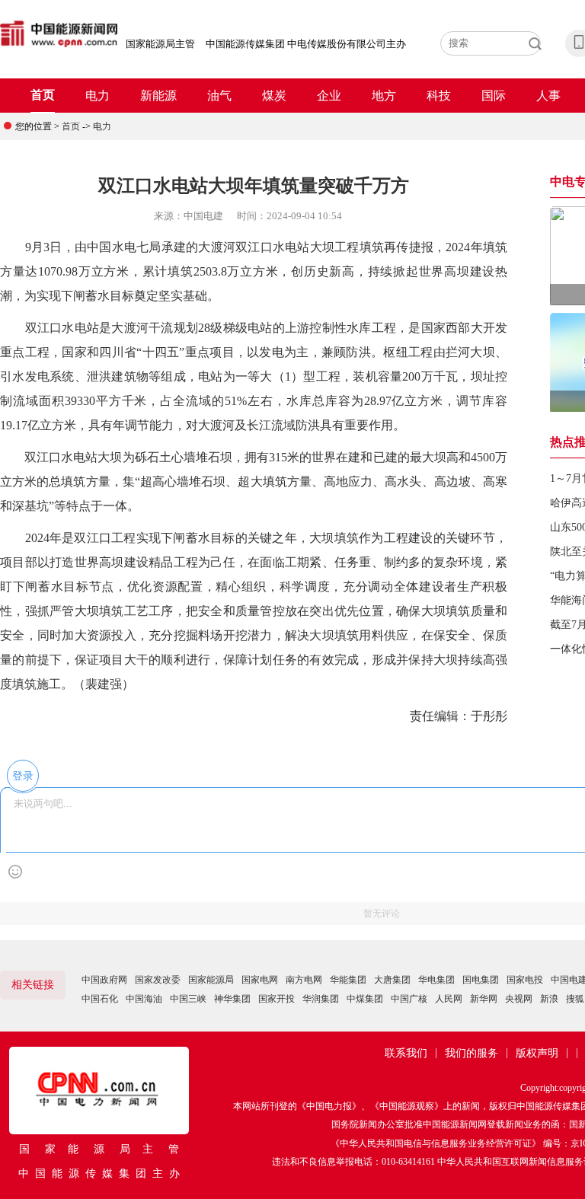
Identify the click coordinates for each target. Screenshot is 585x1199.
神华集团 (232, 998)
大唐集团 (392, 979)
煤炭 (274, 95)
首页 (42, 94)
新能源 (158, 95)
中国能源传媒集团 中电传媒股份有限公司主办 (306, 43)
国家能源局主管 (160, 43)
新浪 (549, 998)
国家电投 (525, 979)
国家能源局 (211, 979)
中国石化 (100, 998)
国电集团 (480, 979)
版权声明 (537, 1053)
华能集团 (348, 979)
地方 (384, 95)
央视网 (518, 998)
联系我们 (406, 1053)
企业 (329, 95)
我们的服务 (471, 1053)
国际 (493, 95)
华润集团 (320, 998)
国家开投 (276, 998)
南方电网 (304, 979)
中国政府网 (104, 979)
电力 (97, 95)
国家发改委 (158, 979)
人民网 (448, 998)
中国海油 (144, 998)
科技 (439, 95)
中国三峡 (188, 998)
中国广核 (409, 998)
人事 (548, 95)
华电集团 (436, 979)
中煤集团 (365, 998)
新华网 (483, 998)
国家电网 (259, 979)
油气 (219, 95)
